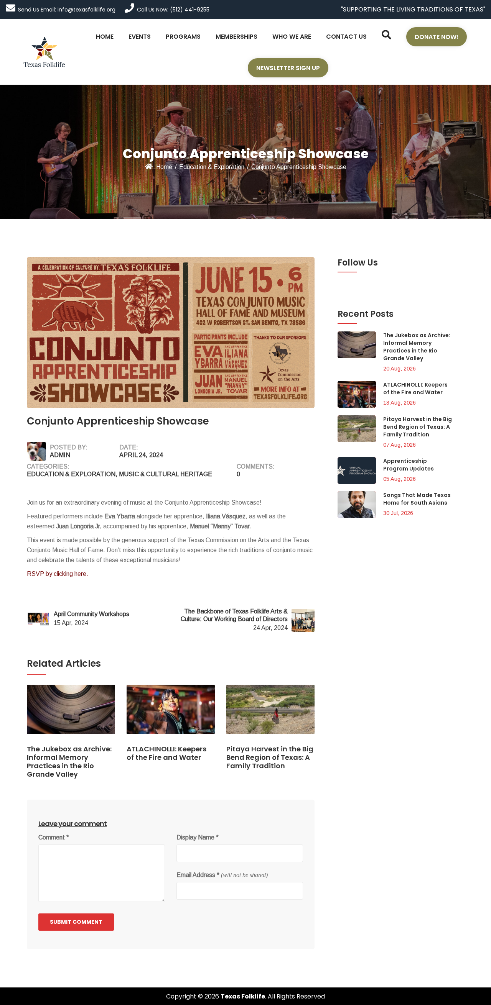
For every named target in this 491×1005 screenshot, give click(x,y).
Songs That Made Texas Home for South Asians (417, 499)
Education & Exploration (211, 167)
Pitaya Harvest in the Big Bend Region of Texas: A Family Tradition (417, 426)
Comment (53, 837)
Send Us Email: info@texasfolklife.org (66, 9)
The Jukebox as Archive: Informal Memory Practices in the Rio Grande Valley (416, 346)
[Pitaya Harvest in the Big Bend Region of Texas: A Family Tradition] (270, 714)
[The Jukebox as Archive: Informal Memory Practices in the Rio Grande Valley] (71, 714)
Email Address (197, 875)
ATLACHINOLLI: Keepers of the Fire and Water (415, 388)
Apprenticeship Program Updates (408, 464)
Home (164, 167)
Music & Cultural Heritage (165, 474)
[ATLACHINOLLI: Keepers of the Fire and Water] (171, 714)
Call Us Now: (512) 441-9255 (173, 9)
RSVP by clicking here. (58, 574)
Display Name (197, 837)
